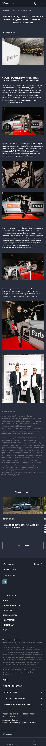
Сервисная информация (13, 698)
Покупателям (8, 620)
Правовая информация (11, 720)
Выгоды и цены (9, 692)
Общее (5, 680)
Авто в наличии (9, 595)
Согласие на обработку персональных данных (19, 722)
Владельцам (8, 625)
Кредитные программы (13, 686)
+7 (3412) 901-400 (8, 575)
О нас (4, 630)
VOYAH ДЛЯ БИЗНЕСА (11, 605)
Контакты (7, 610)
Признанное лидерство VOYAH (16, 704)
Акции (34, 744)
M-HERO (5, 600)
